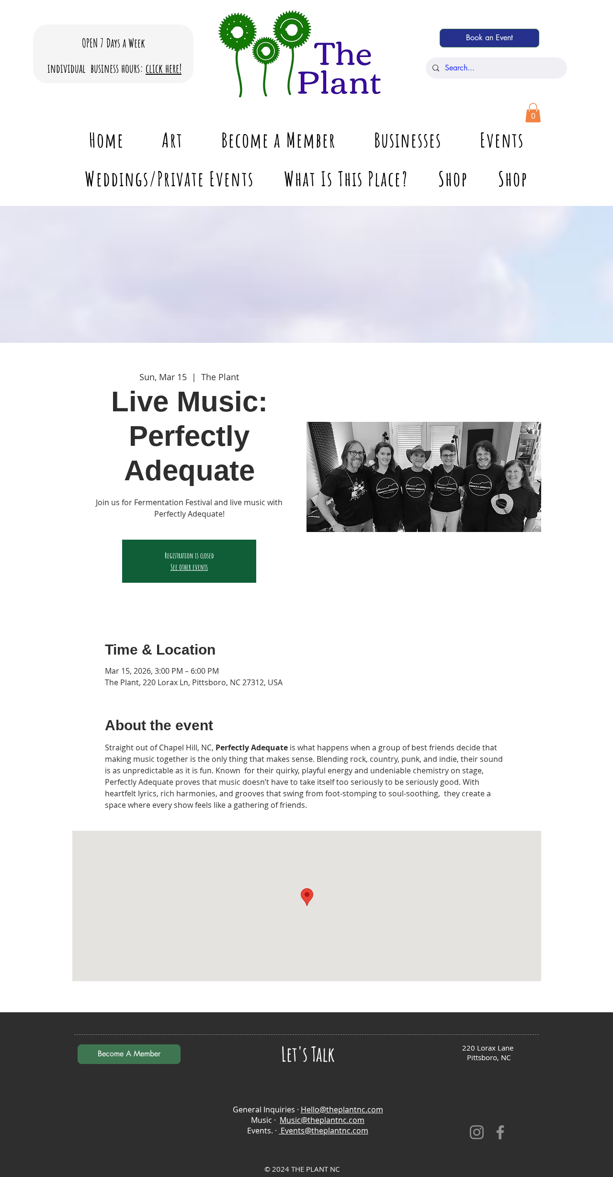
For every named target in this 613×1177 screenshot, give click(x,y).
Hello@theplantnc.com (342, 1109)
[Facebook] (500, 1132)
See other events (189, 567)
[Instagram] (476, 1132)
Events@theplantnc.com (323, 1130)
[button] (533, 113)
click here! (164, 68)
